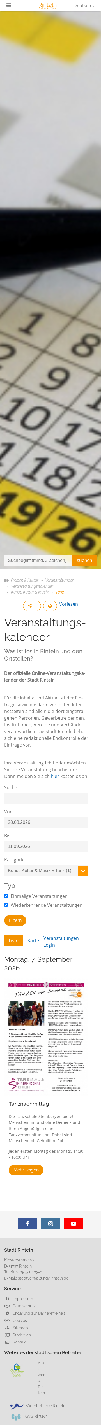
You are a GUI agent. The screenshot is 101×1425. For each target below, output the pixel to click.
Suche (10, 787)
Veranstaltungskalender (32, 586)
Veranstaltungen (59, 580)
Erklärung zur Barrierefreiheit (38, 1313)
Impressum (22, 1298)
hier (55, 776)
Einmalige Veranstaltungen (39, 896)
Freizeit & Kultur (24, 580)
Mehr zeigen (26, 1170)
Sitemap (20, 1327)
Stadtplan (21, 1335)
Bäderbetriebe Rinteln (45, 1405)
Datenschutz (24, 1305)
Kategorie (14, 860)
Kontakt (19, 1342)
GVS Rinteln (36, 1416)
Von (8, 811)
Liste (14, 940)
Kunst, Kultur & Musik (30, 592)
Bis (7, 836)
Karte (33, 940)
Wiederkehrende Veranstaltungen (46, 905)
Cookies (19, 1320)
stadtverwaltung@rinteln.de (43, 1278)
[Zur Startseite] (47, 5)
